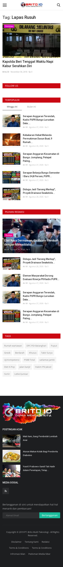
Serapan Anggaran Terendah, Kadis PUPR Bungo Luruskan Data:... (39, 120)
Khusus (32, 352)
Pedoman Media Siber (39, 553)
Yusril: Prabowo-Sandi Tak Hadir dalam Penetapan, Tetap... (39, 468)
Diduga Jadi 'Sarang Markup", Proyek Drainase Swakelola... (39, 191)
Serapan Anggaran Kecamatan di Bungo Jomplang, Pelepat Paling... (41, 157)
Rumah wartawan (13, 345)
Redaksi (45, 541)
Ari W (25, 127)
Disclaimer (16, 541)
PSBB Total (29, 359)
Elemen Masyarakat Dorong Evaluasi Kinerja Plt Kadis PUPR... (41, 277)
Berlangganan (50, 515)
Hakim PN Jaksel (43, 366)
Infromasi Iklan (17, 553)
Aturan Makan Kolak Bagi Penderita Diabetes (40, 453)
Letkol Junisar (21, 373)
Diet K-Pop (9, 366)
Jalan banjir (24, 366)
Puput (54, 345)
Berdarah (19, 352)
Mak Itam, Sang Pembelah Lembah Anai (40, 438)
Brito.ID (6, 71)
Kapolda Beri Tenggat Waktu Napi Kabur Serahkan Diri (28, 64)
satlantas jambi (47, 359)
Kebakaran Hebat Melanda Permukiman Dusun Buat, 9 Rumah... (37, 138)
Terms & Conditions (19, 547)
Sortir (7, 373)
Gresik (7, 352)
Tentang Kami (31, 541)
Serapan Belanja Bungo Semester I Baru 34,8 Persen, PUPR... (41, 174)
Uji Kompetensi (11, 359)
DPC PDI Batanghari (36, 345)
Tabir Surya (46, 352)
